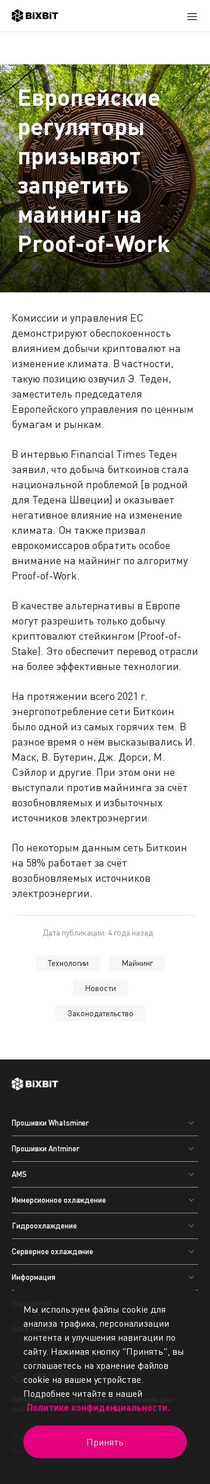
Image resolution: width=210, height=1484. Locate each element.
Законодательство (100, 1013)
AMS (19, 1174)
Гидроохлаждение (44, 1225)
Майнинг (137, 963)
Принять (105, 1442)
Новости (100, 988)
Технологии (68, 963)
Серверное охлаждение (52, 1251)
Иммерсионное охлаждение (59, 1200)
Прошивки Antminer (45, 1148)
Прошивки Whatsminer (50, 1122)
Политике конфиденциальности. (98, 1407)
